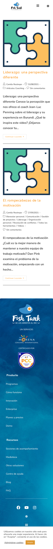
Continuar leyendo (15, 136)
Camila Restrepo (14, 84)
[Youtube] (26, 507)
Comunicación (32, 216)
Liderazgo (21, 219)
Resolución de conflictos (24, 222)
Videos (21, 225)
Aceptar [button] (30, 542)
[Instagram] (34, 507)
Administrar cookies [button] (13, 542)
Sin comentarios (37, 88)
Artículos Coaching (15, 88)
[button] (12, 375)
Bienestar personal (15, 216)
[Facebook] (18, 507)
